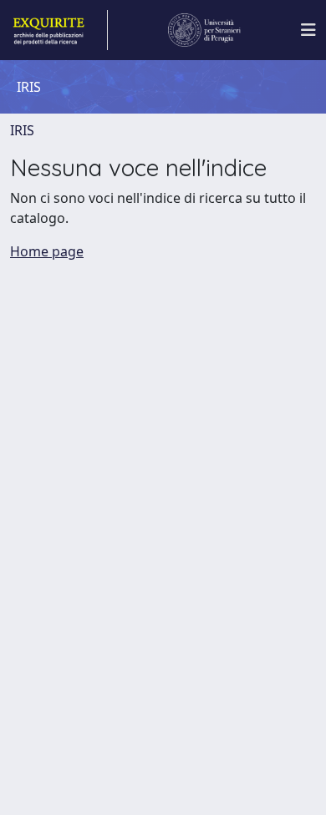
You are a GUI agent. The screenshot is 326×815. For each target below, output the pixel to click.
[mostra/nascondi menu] (308, 30)
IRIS (22, 130)
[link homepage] (59, 30)
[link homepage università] (205, 30)
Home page (47, 251)
